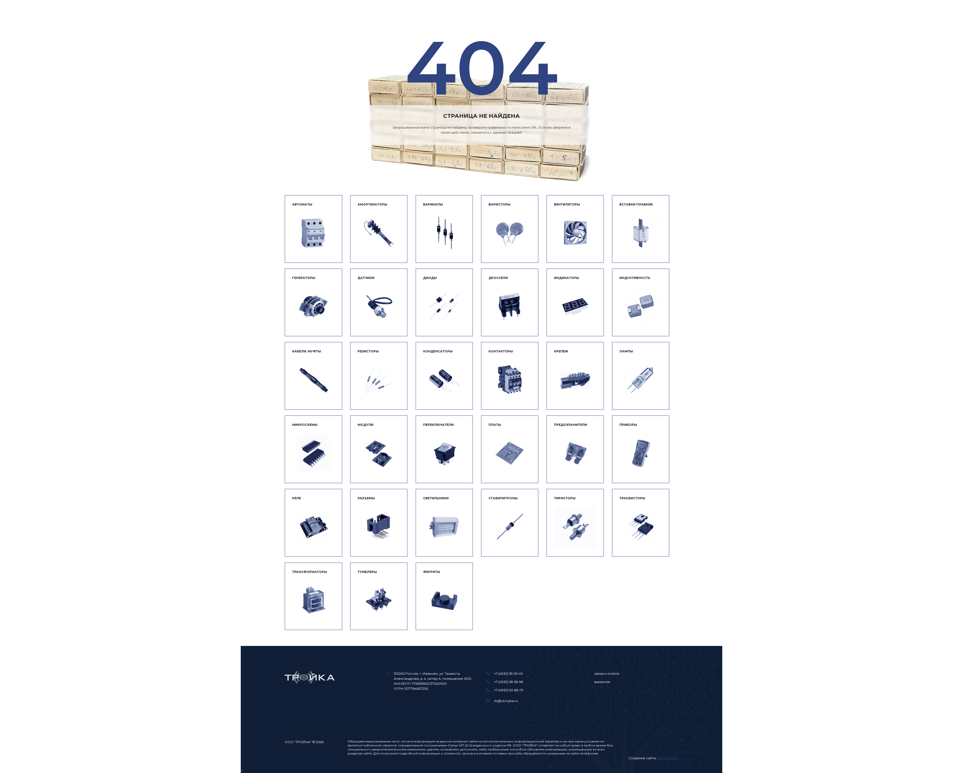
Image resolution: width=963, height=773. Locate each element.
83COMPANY (667, 758)
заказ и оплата (606, 673)
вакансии (602, 682)
